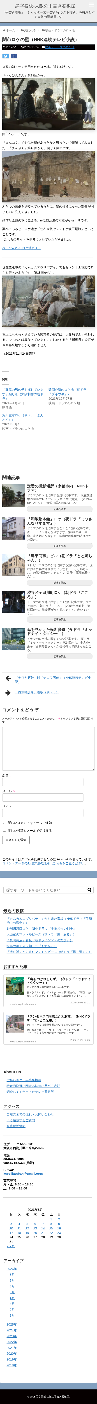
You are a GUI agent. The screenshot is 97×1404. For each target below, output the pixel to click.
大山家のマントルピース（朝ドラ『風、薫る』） (41, 934)
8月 (12, 1274)
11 (19, 1228)
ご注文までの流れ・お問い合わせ (30, 1114)
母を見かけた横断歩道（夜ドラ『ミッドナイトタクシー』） (59, 631)
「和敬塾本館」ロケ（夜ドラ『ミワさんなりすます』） (59, 521)
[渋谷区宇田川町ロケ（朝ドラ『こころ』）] (13, 602)
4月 (12, 1298)
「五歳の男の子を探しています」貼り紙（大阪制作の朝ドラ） (22, 394)
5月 (12, 1292)
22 (51, 1233)
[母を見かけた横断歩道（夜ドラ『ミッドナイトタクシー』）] (13, 639)
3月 (12, 1304)
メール (9, 791)
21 (43, 1233)
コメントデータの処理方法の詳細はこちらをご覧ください (43, 863)
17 (11, 1233)
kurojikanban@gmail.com (23, 1173)
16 (59, 1228)
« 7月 (11, 1246)
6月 (12, 1286)
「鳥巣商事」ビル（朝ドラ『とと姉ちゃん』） (59, 558)
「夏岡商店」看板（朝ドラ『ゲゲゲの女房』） (40, 940)
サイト (7, 806)
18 (19, 1233)
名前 (7, 775)
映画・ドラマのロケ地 (59, 47)
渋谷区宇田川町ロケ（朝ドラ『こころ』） (57, 594)
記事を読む (60, 509)
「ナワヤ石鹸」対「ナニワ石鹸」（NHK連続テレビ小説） (53, 680)
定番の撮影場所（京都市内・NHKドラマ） (58, 488)
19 (27, 1233)
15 (51, 1228)
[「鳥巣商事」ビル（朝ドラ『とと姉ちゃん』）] (13, 565)
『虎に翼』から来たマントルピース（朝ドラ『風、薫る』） (49, 952)
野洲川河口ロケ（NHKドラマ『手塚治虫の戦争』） (43, 928)
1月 (12, 1315)
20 (35, 1233)
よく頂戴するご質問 (21, 1120)
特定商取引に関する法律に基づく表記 (33, 1086)
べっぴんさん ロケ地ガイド (21, 248)
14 (43, 1228)
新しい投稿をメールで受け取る (30, 830)
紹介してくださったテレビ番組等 (30, 1092)
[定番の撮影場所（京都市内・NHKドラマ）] (13, 495)
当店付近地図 (16, 1126)
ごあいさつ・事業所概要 (24, 1080)
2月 (12, 1309)
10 (11, 1228)
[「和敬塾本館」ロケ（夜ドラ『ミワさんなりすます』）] (13, 528)
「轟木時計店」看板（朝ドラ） (37, 692)
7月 (12, 1280)
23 (59, 1233)
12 (27, 1228)
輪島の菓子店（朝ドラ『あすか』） (32, 946)
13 (35, 1228)
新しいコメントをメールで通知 (30, 823)
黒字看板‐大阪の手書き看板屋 (45, 5)
